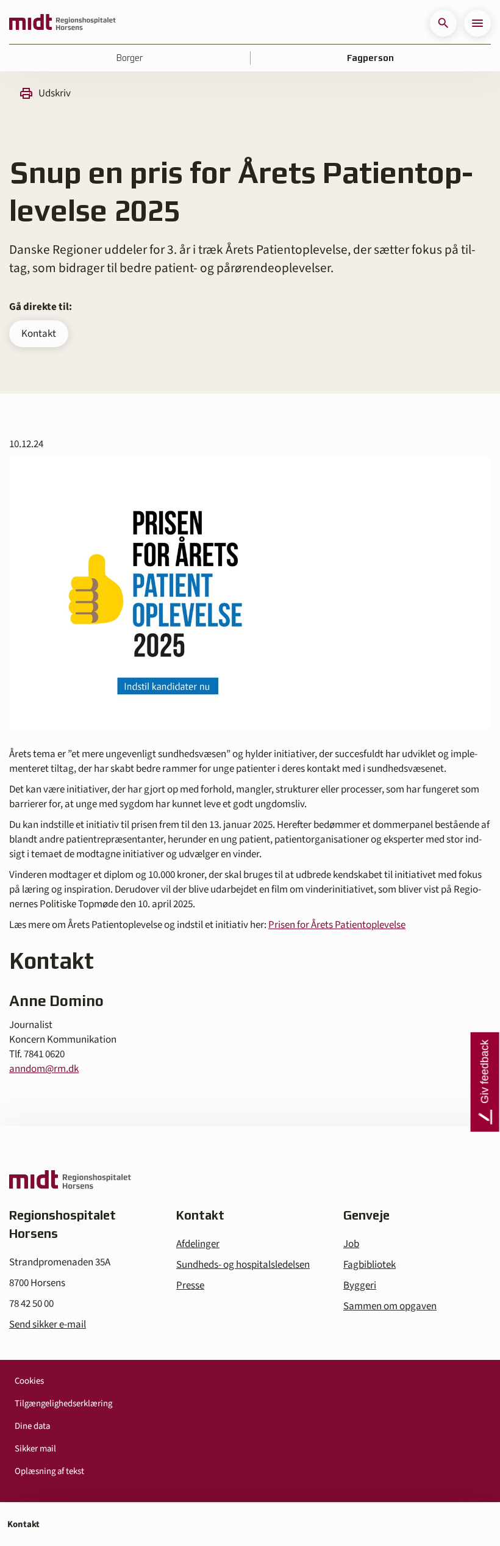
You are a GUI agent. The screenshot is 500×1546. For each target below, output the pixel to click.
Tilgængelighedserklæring (63, 1403)
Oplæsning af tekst (49, 1471)
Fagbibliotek (369, 1264)
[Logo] (62, 23)
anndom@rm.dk (44, 1069)
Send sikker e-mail (47, 1324)
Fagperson (370, 57)
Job (351, 1244)
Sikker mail (35, 1448)
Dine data (32, 1426)
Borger (129, 57)
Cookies (29, 1381)
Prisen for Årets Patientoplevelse (336, 925)
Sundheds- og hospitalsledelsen (243, 1264)
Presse (190, 1285)
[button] (443, 23)
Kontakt (38, 333)
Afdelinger (198, 1244)
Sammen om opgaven (390, 1306)
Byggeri (359, 1285)
